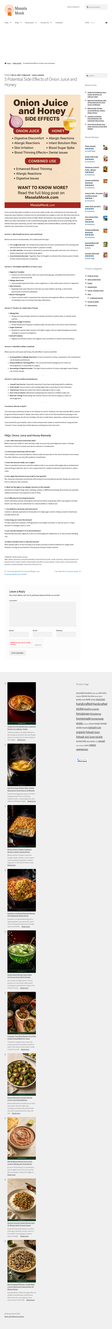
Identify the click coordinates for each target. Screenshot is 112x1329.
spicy (96, 741)
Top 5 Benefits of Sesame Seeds (66, 571)
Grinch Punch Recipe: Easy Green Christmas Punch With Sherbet (97, 126)
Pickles (90, 283)
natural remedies (17, 564)
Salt (84, 741)
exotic (78, 699)
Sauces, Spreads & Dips (96, 291)
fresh (83, 699)
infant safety (59, 562)
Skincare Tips (37, 564)
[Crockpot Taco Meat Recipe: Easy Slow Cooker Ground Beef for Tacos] (21, 1013)
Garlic (88, 699)
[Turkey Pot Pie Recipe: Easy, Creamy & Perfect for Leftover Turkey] (21, 703)
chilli (100, 693)
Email (35, 630)
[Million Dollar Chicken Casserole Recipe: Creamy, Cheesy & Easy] (21, 826)
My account (29, 22)
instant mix (86, 723)
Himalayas (95, 713)
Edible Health (17, 63)
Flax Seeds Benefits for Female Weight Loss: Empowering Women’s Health (22, 572)
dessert (96, 696)
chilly (104, 693)
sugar (77, 745)
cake (97, 693)
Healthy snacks (91, 708)
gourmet (100, 699)
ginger (93, 699)
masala (85, 727)
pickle (99, 737)
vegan (92, 745)
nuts (98, 727)
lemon (91, 723)
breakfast (88, 693)
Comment (13, 600)
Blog (17, 22)
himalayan (82, 714)
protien (79, 741)
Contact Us (44, 22)
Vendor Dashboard (73, 7)
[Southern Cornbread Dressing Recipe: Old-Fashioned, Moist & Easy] (21, 890)
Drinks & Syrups (93, 276)
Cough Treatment (57, 559)
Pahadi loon (93, 732)
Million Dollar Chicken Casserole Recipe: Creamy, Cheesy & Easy (96, 110)
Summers (81, 745)
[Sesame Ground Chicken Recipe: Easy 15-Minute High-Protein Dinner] (21, 1199)
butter (93, 693)
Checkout (59, 22)
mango (97, 723)
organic (80, 732)
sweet (86, 745)
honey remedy (49, 562)
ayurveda (80, 693)
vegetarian (82, 749)
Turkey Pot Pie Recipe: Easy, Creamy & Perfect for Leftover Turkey (97, 94)
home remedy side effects (35, 562)
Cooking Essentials (96, 298)
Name (12, 630)
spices (92, 741)
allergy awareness (14, 559)
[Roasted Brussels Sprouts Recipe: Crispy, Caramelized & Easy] (21, 1074)
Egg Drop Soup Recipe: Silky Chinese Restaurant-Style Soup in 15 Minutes (97, 102)
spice (88, 741)
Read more (21, 740)
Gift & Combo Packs (94, 280)
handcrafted (84, 704)
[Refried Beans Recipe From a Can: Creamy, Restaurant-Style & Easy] (21, 1138)
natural (92, 727)
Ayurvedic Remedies (28, 559)
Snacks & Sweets (93, 302)
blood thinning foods (43, 559)
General (25, 557)
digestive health (69, 559)
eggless (100, 696)
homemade (83, 718)
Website (59, 630)
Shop (6, 22)
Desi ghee (91, 696)
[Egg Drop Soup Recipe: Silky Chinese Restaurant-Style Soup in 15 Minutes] (21, 765)
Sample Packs (92, 287)
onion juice (28, 564)
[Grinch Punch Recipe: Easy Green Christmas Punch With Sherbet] (21, 951)
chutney (84, 696)
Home (9, 63)
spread (101, 740)
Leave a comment (38, 75)
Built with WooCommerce (14, 1316)
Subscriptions (92, 305)
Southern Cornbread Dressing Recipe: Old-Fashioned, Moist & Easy (96, 118)
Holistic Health (21, 562)
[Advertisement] (56, 43)
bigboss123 (26, 75)
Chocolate (78, 696)
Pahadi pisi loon (85, 737)
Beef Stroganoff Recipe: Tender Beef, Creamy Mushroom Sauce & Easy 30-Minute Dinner (21, 1286)
